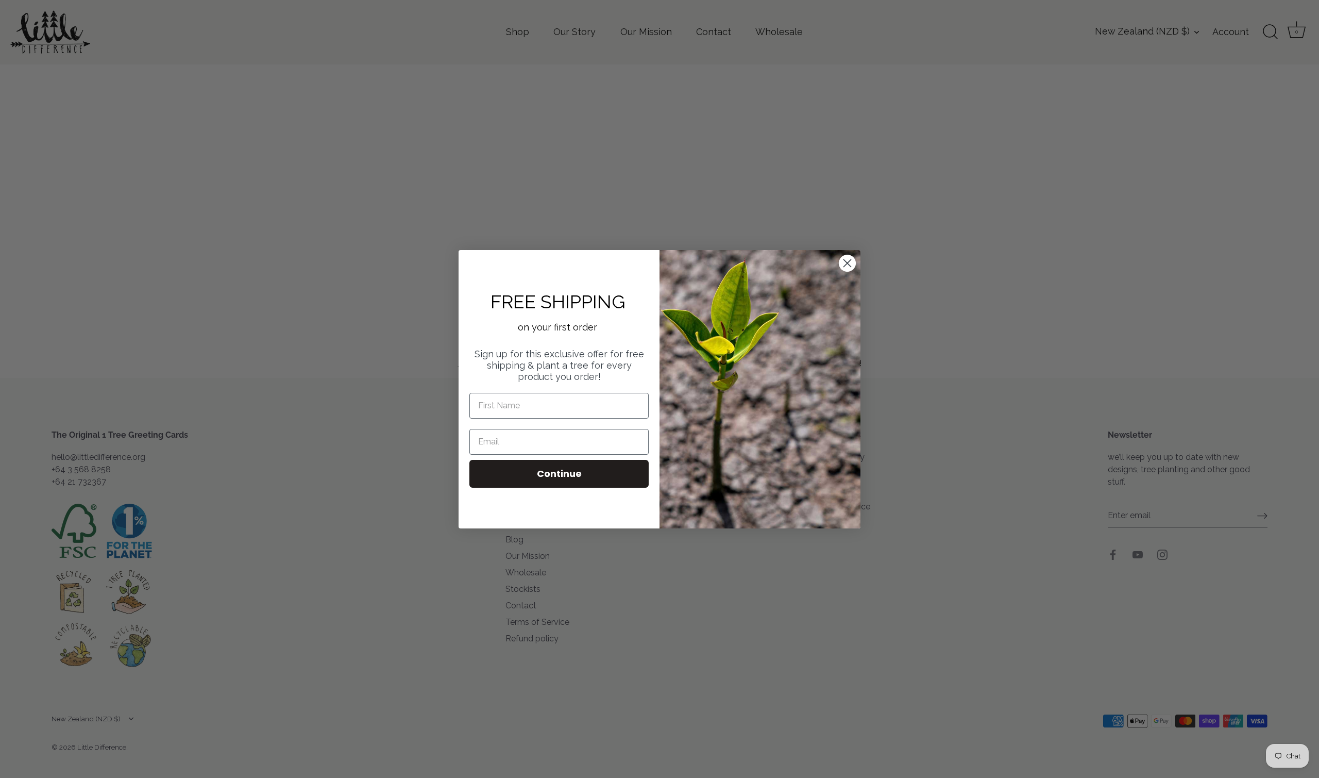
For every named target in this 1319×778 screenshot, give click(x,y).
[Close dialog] (847, 263)
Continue (559, 473)
